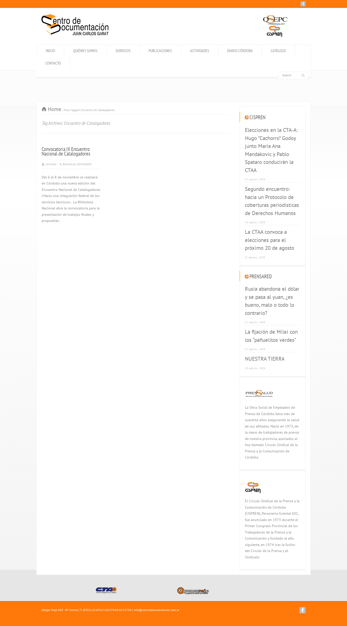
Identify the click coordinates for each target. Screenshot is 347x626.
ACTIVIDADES (199, 50)
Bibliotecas (69, 164)
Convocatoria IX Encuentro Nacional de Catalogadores (66, 151)
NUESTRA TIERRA (265, 358)
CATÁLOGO (278, 50)
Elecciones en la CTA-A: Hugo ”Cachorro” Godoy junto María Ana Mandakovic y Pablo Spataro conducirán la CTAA (271, 150)
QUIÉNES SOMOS (85, 50)
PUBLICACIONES (160, 50)
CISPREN (257, 117)
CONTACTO (53, 63)
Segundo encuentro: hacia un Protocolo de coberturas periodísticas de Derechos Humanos (272, 201)
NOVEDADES (84, 164)
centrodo (50, 164)
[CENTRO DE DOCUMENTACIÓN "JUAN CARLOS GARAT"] (74, 33)
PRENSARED (260, 276)
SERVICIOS (123, 50)
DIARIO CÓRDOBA (240, 50)
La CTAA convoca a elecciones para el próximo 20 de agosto (269, 239)
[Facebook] (303, 3)
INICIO (50, 50)
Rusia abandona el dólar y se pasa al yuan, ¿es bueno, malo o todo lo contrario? (272, 300)
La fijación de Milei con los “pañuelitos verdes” (271, 335)
